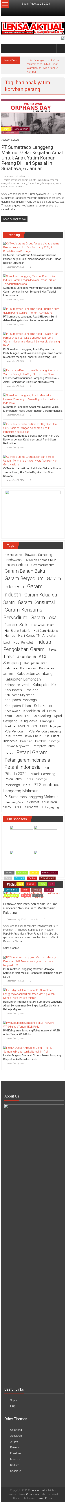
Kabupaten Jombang (35, 673)
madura (10, 726)
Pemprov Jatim (44, 746)
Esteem (14, 1447)
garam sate (16, 624)
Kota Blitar (22, 716)
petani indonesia (16, 186)
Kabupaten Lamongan (23, 679)
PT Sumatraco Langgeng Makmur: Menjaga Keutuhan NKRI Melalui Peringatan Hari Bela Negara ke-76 (32, 973)
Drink (8, 878)
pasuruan (26, 741)
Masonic (15, 1459)
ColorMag (16, 1429)
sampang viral (14, 802)
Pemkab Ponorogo (47, 741)
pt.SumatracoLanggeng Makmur (31, 797)
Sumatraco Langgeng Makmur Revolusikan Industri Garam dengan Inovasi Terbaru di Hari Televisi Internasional (32, 291)
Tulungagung (50, 807)
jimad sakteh (26, 657)
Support (15, 1400)
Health (25, 889)
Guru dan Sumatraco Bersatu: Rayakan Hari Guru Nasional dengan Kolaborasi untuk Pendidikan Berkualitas (31, 439)
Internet (25, 895)
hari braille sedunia (17, 630)
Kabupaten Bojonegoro (20, 668)
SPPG (18, 807)
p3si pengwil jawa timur (23, 736)
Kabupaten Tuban (18, 706)
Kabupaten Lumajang (21, 690)
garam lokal (44, 617)
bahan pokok (13, 555)
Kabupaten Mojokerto (19, 695)
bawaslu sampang (38, 555)
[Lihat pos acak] (60, 48)
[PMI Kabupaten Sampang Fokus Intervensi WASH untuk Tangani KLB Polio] (32, 1024)
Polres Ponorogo (36, 779)
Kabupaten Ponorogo (21, 700)
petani (9, 753)
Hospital (37, 889)
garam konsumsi (45, 180)
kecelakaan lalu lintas (39, 711)
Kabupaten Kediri (46, 685)
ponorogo (12, 785)
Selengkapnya (11, 947)
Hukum (49, 889)
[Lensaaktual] (5, 48)
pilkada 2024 (16, 774)
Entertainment (47, 878)
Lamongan (47, 721)
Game (42, 884)
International (12, 895)
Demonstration (21, 129)
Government (11, 889)
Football (31, 884)
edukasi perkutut (16, 565)
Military (37, 895)
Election (32, 878)
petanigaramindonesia (27, 760)
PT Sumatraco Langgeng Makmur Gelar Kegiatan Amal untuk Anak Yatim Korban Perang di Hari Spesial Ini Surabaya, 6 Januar (32, 157)
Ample (14, 1441)
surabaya (31, 807)
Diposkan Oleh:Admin (15, 176)
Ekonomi (19, 878)
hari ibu (10, 635)
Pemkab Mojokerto (17, 746)
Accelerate (16, 1435)
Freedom (15, 1453)
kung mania (28, 721)
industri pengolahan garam (41, 183)
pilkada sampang (42, 774)
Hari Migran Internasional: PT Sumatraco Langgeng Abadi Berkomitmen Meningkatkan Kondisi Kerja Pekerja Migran (32, 1005)
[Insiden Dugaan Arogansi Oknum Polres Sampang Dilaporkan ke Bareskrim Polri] (32, 1049)
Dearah (6, 129)
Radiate (14, 1465)
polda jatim (13, 779)
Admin (34, 919)
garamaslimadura (42, 565)
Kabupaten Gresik (17, 685)
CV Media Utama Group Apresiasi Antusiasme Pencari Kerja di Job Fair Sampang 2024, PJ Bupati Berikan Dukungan (32, 259)
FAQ (12, 1406)
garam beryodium (12, 180)
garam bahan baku (25, 571)
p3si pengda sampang (45, 731)
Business (22, 872)
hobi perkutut (23, 642)
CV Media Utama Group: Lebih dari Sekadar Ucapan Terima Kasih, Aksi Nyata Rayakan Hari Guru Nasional (32, 472)
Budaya (9, 872)
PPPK (26, 785)
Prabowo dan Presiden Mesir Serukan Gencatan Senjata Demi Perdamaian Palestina (30, 908)
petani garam (32, 752)
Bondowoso (13, 560)
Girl (51, 884)
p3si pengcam (15, 731)
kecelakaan (12, 711)
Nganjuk (55, 726)
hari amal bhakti (42, 625)
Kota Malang (42, 716)
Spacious (15, 1471)
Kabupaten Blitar (35, 663)
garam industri (29, 180)
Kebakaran (43, 705)
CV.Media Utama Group (40, 560)
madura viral (27, 726)
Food (20, 884)
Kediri (8, 716)
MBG (43, 726)
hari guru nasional (45, 630)
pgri (46, 768)
